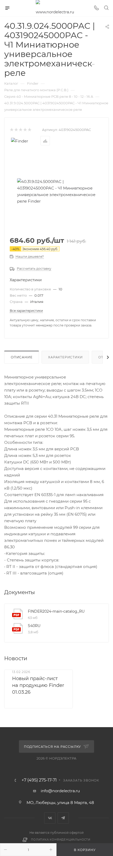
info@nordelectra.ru (60, 790)
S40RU (34, 625)
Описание (21, 357)
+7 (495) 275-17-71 (39, 780)
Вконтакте (49, 818)
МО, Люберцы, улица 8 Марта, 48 (60, 802)
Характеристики (65, 357)
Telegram (63, 818)
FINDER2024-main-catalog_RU (56, 611)
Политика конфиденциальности (60, 839)
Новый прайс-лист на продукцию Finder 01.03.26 (38, 685)
